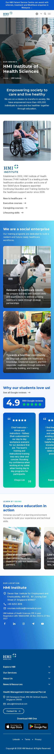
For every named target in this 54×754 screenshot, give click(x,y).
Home (5, 78)
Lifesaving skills (11, 212)
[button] (27, 667)
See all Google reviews (14, 392)
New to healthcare (12, 198)
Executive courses (12, 203)
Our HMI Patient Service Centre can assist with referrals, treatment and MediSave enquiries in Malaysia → (27, 5)
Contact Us (12, 711)
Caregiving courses (13, 208)
